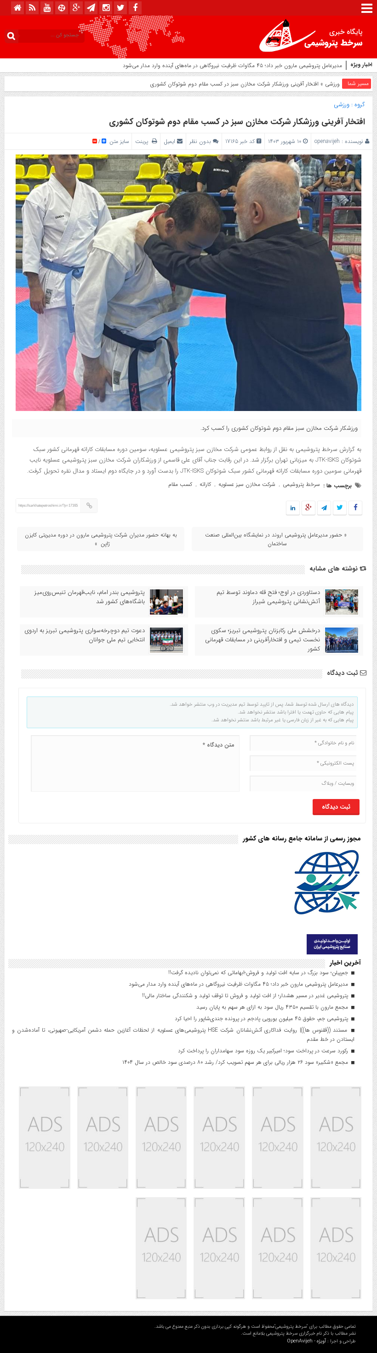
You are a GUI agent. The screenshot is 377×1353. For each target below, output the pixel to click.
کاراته (205, 484)
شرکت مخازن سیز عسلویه (246, 484)
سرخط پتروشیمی (301, 484)
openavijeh (327, 141)
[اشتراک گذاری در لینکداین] (293, 508)
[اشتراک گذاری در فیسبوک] (355, 508)
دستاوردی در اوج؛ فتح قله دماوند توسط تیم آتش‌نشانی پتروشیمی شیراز (268, 597)
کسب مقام (180, 484)
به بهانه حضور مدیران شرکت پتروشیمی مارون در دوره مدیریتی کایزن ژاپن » (101, 539)
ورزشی (332, 84)
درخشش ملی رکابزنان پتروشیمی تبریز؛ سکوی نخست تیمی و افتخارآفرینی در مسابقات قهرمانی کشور (262, 640)
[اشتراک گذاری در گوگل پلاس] (308, 508)
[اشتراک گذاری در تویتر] (340, 508)
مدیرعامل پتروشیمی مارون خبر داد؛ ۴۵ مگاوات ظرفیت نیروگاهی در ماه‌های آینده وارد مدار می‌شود (232, 65)
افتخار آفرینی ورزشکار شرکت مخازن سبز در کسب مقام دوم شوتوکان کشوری (237, 121)
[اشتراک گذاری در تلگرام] (324, 508)
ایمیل (169, 141)
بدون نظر (200, 141)
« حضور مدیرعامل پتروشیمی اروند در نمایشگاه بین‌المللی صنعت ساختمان (276, 539)
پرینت (143, 141)
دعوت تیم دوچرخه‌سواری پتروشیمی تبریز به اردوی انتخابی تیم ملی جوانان (84, 635)
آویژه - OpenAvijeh (306, 1341)
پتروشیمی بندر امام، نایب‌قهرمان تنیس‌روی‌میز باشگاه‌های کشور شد (89, 597)
